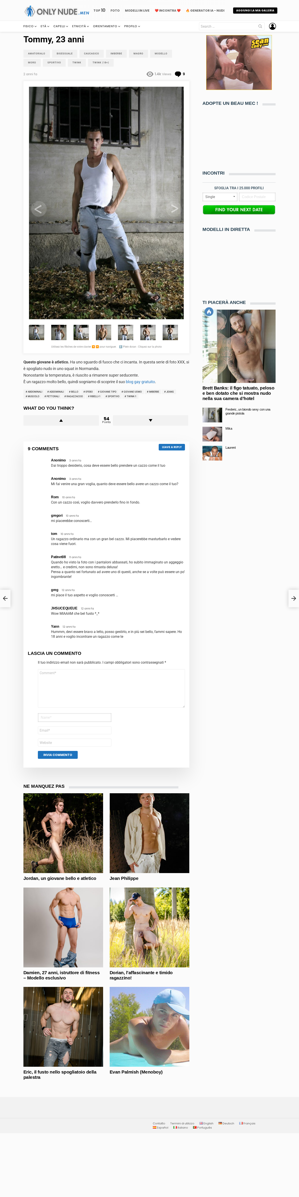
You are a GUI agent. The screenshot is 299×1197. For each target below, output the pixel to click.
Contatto (159, 1123)
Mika (228, 429)
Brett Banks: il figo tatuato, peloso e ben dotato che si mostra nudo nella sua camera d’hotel (238, 393)
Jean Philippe (124, 878)
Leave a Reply (172, 447)
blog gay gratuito (140, 381)
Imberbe (154, 391)
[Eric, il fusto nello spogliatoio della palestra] (63, 1027)
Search (260, 27)
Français (249, 1123)
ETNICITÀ (79, 26)
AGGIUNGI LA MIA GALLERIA (255, 10)
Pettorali (53, 396)
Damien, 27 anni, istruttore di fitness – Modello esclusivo (61, 975)
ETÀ (43, 26)
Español (162, 1127)
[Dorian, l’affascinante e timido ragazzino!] (149, 927)
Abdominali (35, 391)
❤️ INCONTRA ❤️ (168, 10)
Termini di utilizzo (182, 1123)
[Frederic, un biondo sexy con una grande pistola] (212, 415)
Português (204, 1127)
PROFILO (130, 26)
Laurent (230, 448)
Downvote (150, 420)
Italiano (182, 1127)
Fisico (28, 26)
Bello (74, 391)
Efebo (89, 391)
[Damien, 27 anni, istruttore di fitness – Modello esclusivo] (63, 927)
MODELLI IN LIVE (137, 10)
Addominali (56, 391)
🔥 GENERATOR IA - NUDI (205, 10)
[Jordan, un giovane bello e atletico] (63, 833)
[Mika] (212, 434)
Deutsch (228, 1123)
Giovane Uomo (133, 391)
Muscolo (33, 396)
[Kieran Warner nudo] (5, 598)
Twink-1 (131, 396)
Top (99, 10)
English (208, 1123)
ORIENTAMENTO (105, 26)
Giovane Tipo (108, 391)
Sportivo (114, 396)
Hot (209, 311)
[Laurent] (212, 453)
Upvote (61, 420)
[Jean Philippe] (149, 833)
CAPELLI (59, 26)
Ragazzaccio (75, 396)
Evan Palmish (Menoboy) (136, 1071)
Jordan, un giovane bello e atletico (59, 878)
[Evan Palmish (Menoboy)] (149, 1027)
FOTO (115, 10)
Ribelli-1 (95, 396)
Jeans (170, 391)
